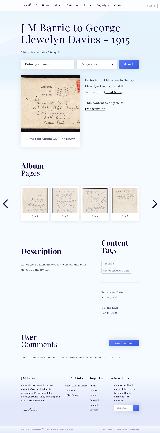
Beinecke (70, 391)
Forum (93, 395)
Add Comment (124, 343)
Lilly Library (71, 395)
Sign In (151, 6)
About (93, 386)
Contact (94, 405)
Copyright (95, 400)
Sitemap (94, 410)
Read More (114, 92)
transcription (95, 109)
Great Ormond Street (76, 386)
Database (94, 391)
